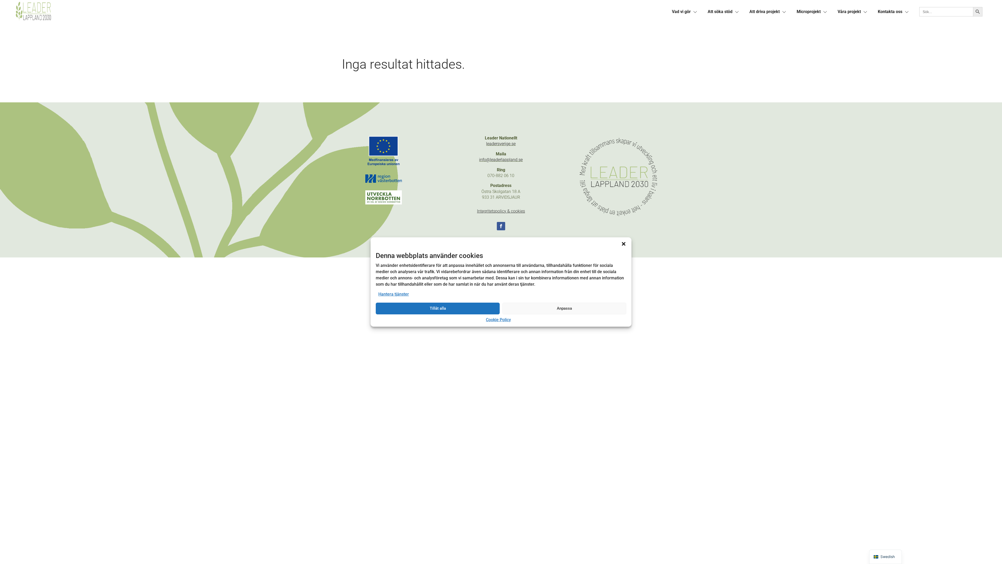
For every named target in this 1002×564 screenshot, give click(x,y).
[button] (623, 243)
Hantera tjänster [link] (393, 294)
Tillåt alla (438, 308)
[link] (257, 11)
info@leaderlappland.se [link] (501, 159)
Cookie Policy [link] (498, 319)
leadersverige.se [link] (501, 143)
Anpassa (564, 308)
